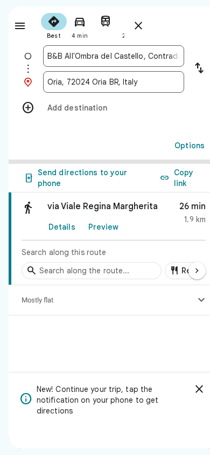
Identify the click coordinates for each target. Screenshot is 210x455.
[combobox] (113, 56)
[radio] (54, 25)
